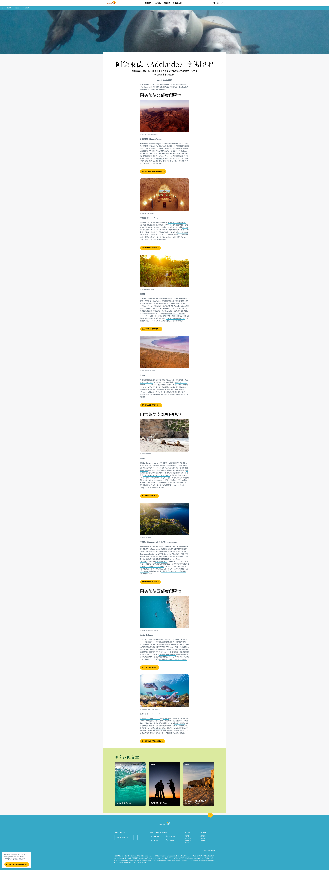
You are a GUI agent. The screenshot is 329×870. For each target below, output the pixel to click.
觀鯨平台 (162, 649)
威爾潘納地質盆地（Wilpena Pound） (158, 156)
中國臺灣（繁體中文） (122, 838)
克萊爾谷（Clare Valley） (153, 301)
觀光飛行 (160, 158)
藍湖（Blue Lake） (161, 561)
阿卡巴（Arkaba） (182, 151)
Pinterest (171, 840)
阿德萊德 (168, 301)
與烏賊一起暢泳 (179, 723)
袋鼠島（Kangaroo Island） (149, 463)
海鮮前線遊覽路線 (160, 728)
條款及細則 (188, 838)
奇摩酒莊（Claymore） (168, 303)
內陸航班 (176, 394)
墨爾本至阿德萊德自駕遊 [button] (149, 582)
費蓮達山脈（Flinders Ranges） (151, 143)
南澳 (141, 84)
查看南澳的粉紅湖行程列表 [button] (150, 405)
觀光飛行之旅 (157, 392)
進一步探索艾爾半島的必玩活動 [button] (151, 741)
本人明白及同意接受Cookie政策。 (16, 864)
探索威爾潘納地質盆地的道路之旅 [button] (152, 171)
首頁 (2, 8)
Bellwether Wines (170, 554)
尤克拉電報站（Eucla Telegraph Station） (173, 659)
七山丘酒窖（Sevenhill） (176, 308)
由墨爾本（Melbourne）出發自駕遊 (173, 571)
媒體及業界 (203, 836)
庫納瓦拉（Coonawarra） (152, 549)
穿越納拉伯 (180, 644)
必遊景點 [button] (157, 3)
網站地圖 (187, 842)
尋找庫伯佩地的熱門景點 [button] (149, 247)
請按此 (21, 860)
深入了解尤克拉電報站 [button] (149, 667)
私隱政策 (187, 836)
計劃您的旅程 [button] (177, 3)
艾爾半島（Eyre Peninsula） (150, 718)
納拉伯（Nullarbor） (173, 639)
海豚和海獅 (144, 726)
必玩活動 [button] (167, 3)
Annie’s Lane (180, 306)
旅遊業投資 (203, 840)
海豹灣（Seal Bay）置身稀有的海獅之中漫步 (163, 468)
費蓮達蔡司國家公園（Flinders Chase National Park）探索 (164, 479)
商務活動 (202, 838)
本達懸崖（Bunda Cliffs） (167, 654)
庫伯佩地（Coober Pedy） (177, 222)
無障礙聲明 (188, 840)
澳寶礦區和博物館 (168, 230)
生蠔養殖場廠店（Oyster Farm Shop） (156, 475)
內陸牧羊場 (155, 151)
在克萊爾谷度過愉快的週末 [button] (150, 329)
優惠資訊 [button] (148, 3)
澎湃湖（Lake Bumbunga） (175, 318)
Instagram (172, 836)
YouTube (155, 840)
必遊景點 (9, 8)
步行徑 (178, 480)
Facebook (156, 836)
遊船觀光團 (144, 652)
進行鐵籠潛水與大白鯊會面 (168, 726)
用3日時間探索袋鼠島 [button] (148, 496)
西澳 (147, 657)
